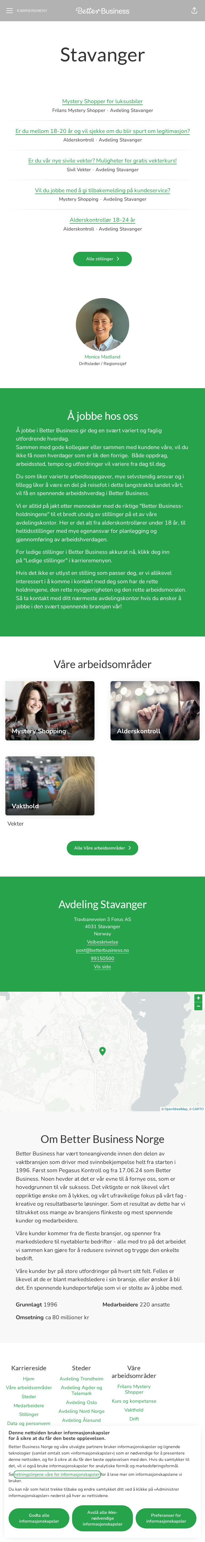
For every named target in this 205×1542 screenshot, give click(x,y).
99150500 (102, 958)
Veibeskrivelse (102, 942)
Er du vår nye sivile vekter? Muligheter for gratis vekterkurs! (102, 160)
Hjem (28, 1379)
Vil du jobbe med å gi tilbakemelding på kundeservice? (102, 190)
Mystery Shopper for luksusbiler (102, 101)
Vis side (102, 966)
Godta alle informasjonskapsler (39, 1518)
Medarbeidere (29, 1405)
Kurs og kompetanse (134, 1401)
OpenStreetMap (176, 1109)
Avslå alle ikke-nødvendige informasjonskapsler (103, 1518)
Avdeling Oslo (81, 1402)
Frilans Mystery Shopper (134, 1389)
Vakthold (134, 1410)
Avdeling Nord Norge (81, 1411)
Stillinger (28, 1414)
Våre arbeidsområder (29, 1387)
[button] (194, 10)
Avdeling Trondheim (81, 1379)
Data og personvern (28, 1423)
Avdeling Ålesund (81, 1420)
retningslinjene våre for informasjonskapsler (57, 1474)
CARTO (198, 1109)
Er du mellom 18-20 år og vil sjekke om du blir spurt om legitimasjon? (102, 131)
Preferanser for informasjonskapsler (166, 1518)
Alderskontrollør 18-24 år (102, 220)
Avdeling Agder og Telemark (81, 1390)
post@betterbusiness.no (102, 950)
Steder (29, 1396)
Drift (134, 1419)
